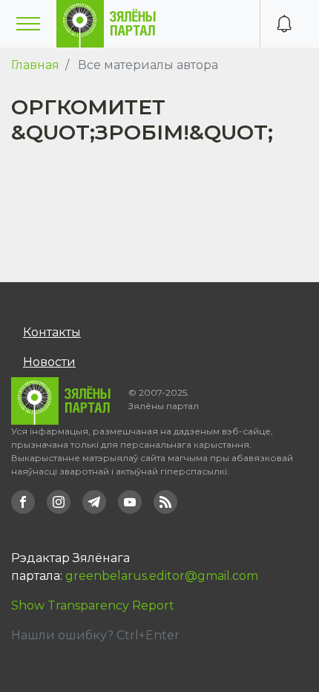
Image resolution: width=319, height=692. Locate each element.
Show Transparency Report (92, 605)
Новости (49, 362)
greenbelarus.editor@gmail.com (161, 576)
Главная (35, 65)
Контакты (52, 332)
